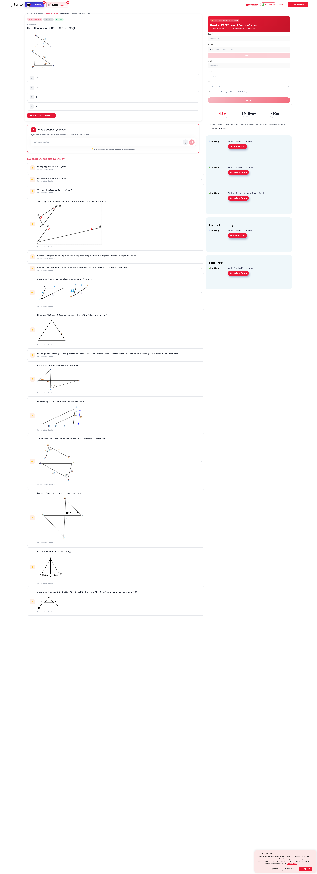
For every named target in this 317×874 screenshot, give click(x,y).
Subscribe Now (237, 146)
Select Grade (215, 86)
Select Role (214, 76)
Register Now (298, 5)
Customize (289, 868)
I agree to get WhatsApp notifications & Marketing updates (232, 92)
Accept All (305, 868)
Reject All (274, 868)
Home (29, 13)
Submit (249, 100)
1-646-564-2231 (253, 5)
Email (210, 61)
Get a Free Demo (238, 172)
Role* (210, 71)
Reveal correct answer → (41, 115)
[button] (113, 78)
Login (281, 5)
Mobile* (210, 44)
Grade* (210, 82)
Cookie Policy (292, 864)
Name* (210, 34)
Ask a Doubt (39, 13)
